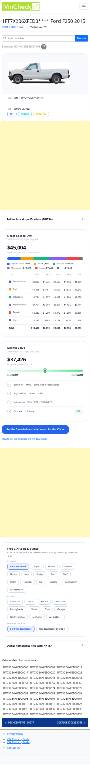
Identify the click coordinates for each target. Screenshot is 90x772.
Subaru (53, 581)
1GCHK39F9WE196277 (19, 722)
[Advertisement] (45, 165)
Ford (13, 26)
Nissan (13, 574)
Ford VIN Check (18, 566)
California (15, 601)
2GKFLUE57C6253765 (71, 722)
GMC (65, 574)
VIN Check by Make (18, 742)
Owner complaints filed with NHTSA (29, 645)
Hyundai (28, 581)
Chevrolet (67, 566)
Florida (44, 601)
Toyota (37, 566)
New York (60, 601)
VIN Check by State (18, 739)
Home (5, 26)
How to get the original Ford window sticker (24, 438)
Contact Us (13, 747)
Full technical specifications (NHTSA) (29, 219)
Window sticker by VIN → (52, 628)
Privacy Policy (15, 733)
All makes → (16, 589)
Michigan (37, 617)
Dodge (39, 574)
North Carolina (17, 617)
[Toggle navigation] (83, 6)
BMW (13, 581)
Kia (40, 581)
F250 (20, 26)
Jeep (26, 574)
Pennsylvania (16, 609)
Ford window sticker (21, 628)
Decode (81, 38)
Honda (51, 566)
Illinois (34, 609)
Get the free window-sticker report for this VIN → (35, 429)
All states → (55, 617)
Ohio (47, 609)
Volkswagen (71, 581)
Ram (53, 574)
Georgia (61, 609)
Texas (30, 601)
